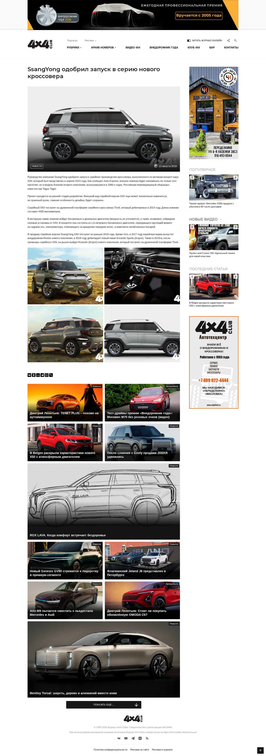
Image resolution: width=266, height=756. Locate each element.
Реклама (89, 40)
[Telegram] (42, 375)
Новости (37, 166)
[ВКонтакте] (29, 375)
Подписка (72, 40)
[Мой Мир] (38, 375)
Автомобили (172, 386)
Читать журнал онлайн (204, 40)
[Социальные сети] (228, 40)
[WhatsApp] (46, 375)
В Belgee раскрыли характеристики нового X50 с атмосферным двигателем (211, 304)
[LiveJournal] (51, 375)
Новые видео (205, 219)
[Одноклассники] (34, 375)
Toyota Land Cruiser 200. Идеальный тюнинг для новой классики (212, 254)
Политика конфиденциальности (110, 749)
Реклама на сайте (139, 749)
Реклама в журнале (162, 749)
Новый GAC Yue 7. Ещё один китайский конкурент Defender (220, 205)
